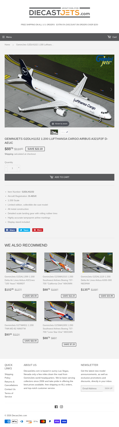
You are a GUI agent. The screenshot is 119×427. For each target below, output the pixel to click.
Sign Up (108, 388)
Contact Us (10, 389)
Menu (9, 37)
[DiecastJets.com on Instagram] (61, 407)
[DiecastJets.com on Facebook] (56, 407)
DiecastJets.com (19, 415)
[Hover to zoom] (59, 90)
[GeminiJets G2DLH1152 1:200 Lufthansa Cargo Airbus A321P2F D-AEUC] (54, 132)
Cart (114, 37)
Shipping (9, 154)
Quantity (9, 162)
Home (7, 45)
